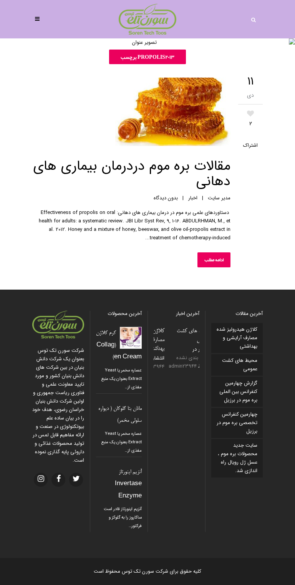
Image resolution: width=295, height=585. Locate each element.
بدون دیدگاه (166, 198)
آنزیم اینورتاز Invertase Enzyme (128, 484)
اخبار (192, 198)
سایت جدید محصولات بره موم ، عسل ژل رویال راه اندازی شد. (237, 458)
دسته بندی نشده (182, 358)
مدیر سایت (219, 198)
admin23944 (172, 366)
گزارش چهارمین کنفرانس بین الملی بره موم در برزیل (238, 391)
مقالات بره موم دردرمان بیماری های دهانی (131, 173)
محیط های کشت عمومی (239, 364)
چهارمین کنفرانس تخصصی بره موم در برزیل (237, 422)
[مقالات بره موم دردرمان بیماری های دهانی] (131, 113)
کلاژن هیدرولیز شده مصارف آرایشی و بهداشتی (237, 337)
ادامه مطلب (214, 259)
